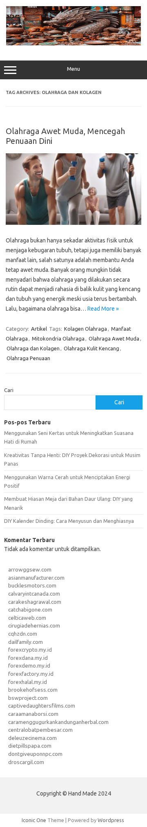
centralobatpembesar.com (40, 729)
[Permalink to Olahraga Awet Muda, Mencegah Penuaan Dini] (73, 223)
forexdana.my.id (28, 657)
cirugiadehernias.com (34, 625)
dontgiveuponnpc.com (35, 754)
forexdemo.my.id (29, 665)
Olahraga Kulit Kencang (91, 348)
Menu (73, 69)
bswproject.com (28, 698)
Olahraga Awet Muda (114, 338)
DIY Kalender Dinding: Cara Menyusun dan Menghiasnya (69, 521)
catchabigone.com (30, 609)
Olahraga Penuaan (28, 358)
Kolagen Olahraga (85, 329)
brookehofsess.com (33, 689)
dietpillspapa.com (29, 745)
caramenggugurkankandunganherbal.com (58, 722)
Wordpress (111, 820)
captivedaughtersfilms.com (41, 705)
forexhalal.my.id (27, 682)
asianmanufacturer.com (36, 577)
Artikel (39, 329)
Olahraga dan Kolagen (33, 348)
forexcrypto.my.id (30, 649)
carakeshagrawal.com (34, 601)
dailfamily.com (25, 642)
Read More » (103, 308)
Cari (8, 390)
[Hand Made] (73, 43)
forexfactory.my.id (30, 673)
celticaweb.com (27, 617)
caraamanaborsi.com (33, 713)
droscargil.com (26, 762)
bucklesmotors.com (32, 585)
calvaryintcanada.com (34, 593)
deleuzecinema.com (32, 738)
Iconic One (34, 820)
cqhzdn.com (22, 633)
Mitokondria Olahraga (58, 338)
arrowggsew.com (29, 569)
